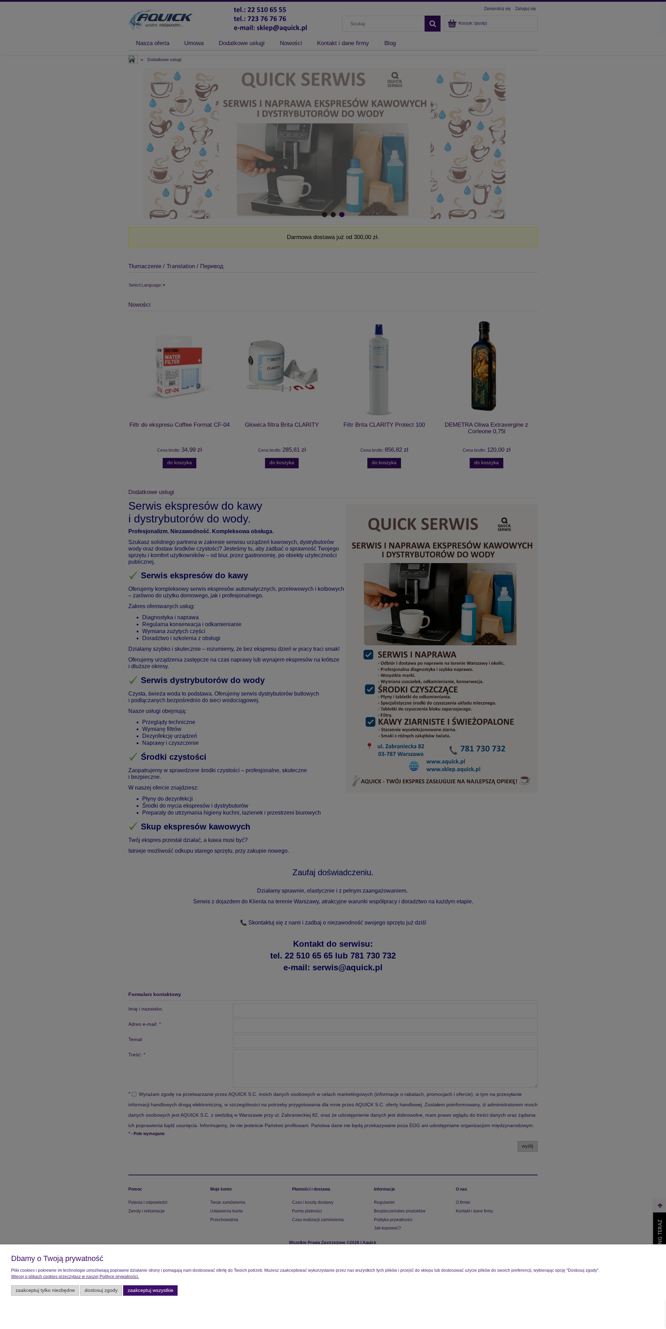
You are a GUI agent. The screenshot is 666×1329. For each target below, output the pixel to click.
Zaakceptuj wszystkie (150, 1290)
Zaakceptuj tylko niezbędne (45, 1290)
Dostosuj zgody (101, 1290)
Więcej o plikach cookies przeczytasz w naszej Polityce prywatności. (75, 1276)
